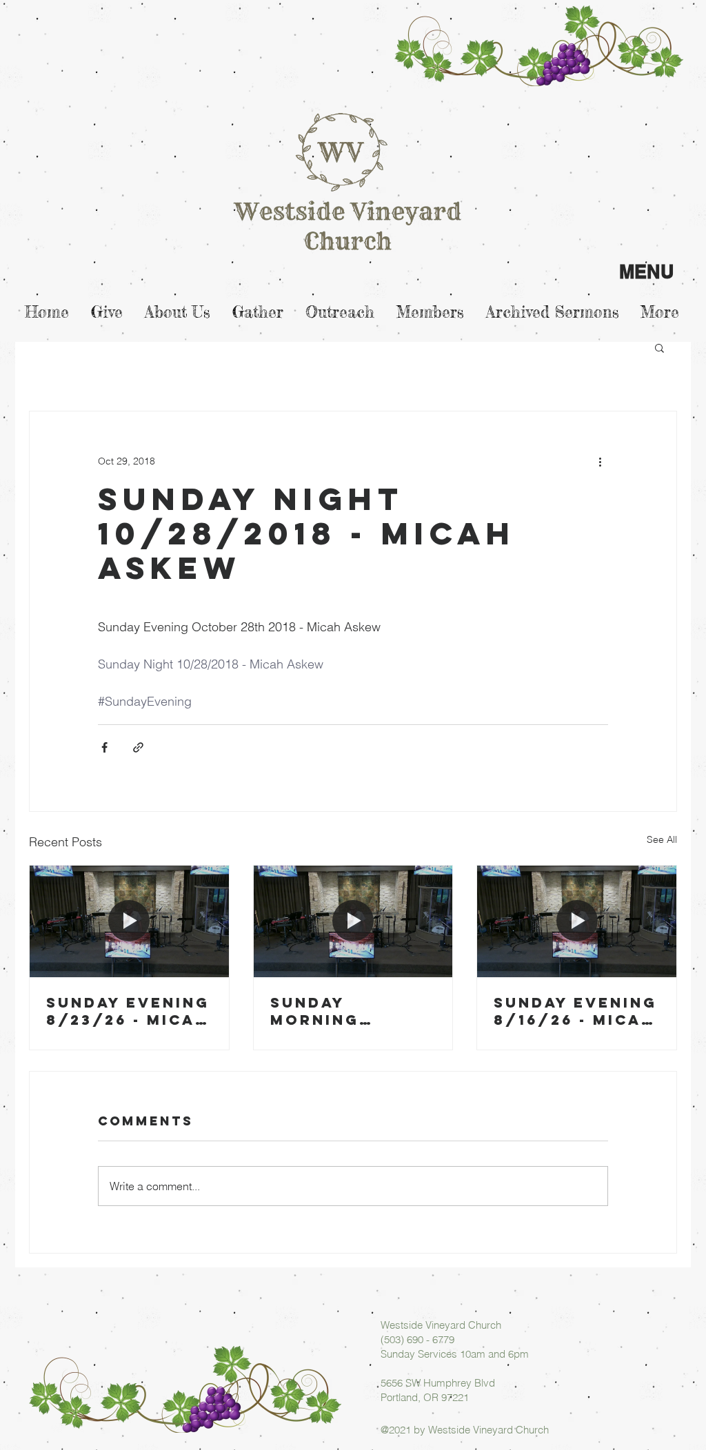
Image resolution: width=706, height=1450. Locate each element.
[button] (659, 347)
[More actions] (600, 461)
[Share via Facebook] (104, 747)
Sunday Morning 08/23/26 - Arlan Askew (337, 1011)
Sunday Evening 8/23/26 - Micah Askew (128, 1011)
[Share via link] (138, 747)
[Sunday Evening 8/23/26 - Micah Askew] (129, 921)
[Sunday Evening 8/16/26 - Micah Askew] (576, 921)
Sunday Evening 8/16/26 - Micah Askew (575, 1011)
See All (662, 839)
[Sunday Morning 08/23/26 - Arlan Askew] (353, 921)
